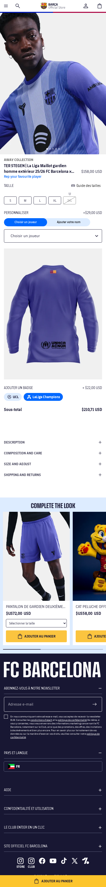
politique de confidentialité (72, 719)
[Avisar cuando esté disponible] (69, 193)
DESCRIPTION (14, 442)
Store (21, 867)
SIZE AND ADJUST (17, 464)
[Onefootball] (85, 861)
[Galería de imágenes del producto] (53, 83)
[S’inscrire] (94, 704)
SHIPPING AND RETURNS (22, 475)
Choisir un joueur (26, 222)
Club (31, 867)
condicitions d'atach (41, 719)
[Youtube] (53, 861)
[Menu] (6, 6)
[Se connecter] (86, 6)
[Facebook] (42, 861)
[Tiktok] (64, 861)
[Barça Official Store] (53, 6)
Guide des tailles (88, 185)
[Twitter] (75, 861)
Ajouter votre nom (68, 222)
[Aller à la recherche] (18, 6)
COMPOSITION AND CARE (23, 453)
